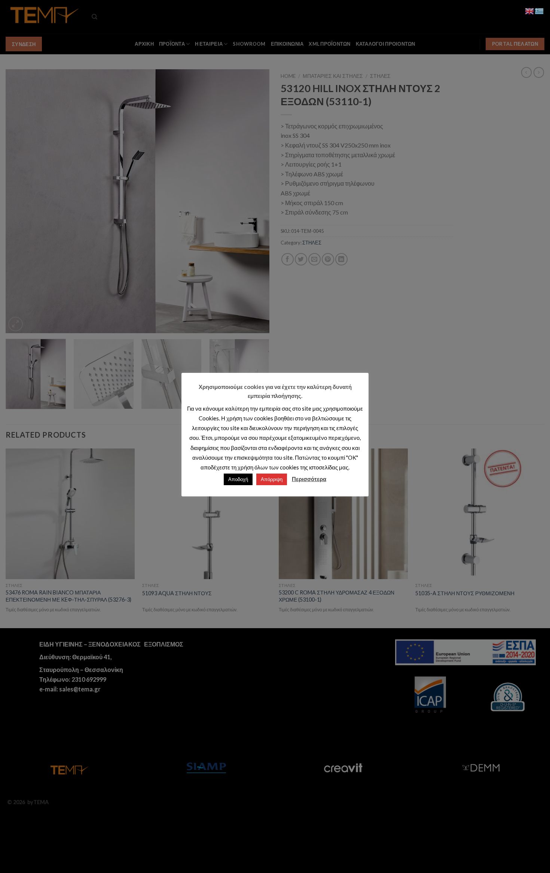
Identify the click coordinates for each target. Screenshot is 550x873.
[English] (530, 10)
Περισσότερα (309, 478)
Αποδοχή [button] (238, 479)
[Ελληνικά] (539, 10)
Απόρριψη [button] (271, 479)
